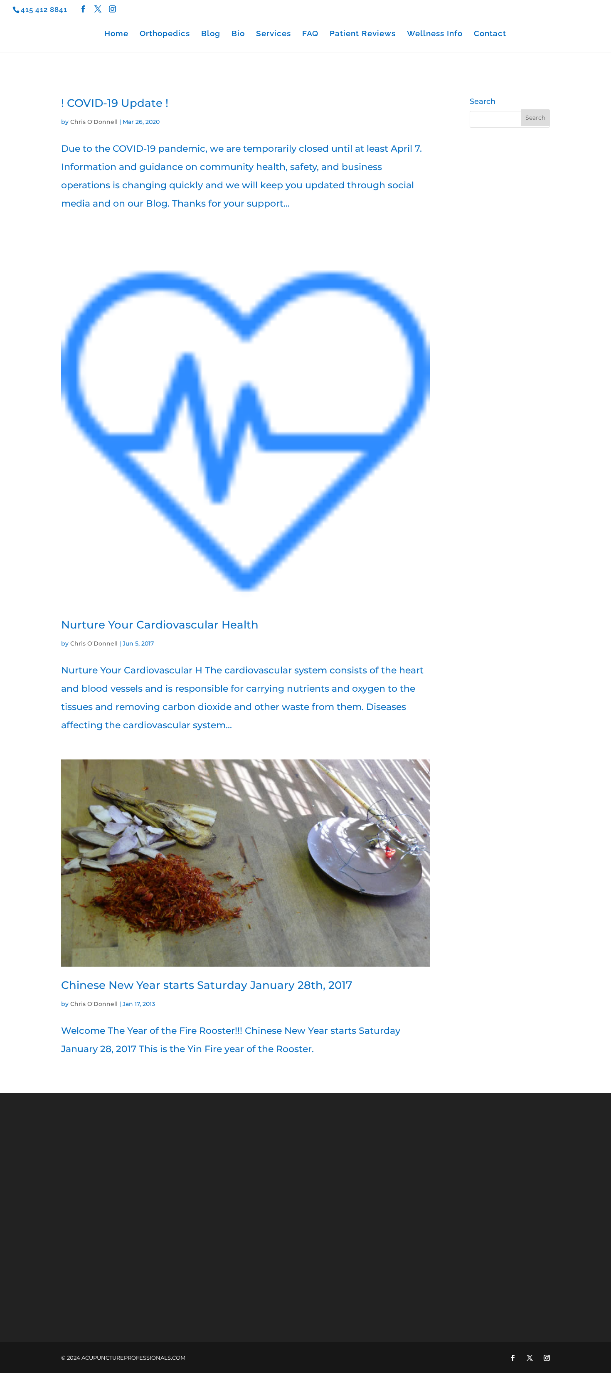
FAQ (310, 34)
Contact (490, 34)
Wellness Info (435, 34)
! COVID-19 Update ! (114, 103)
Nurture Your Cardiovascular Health (160, 624)
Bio (238, 34)
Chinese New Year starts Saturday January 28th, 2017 (206, 985)
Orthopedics (165, 34)
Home (116, 34)
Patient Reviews (363, 34)
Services (273, 34)
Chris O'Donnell (94, 122)
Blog (210, 34)
